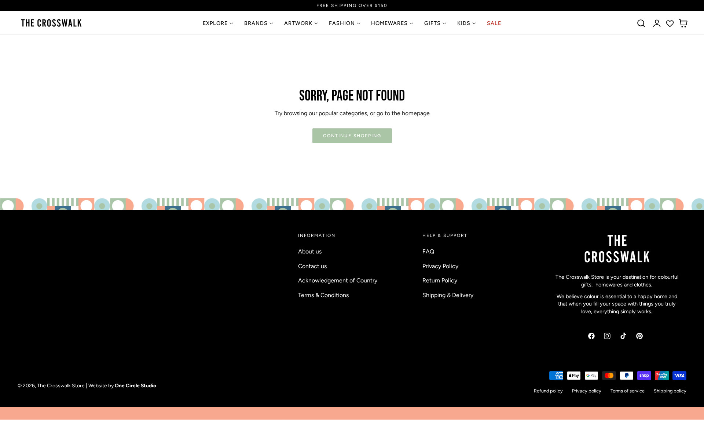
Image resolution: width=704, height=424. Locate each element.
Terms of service (627, 391)
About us (310, 251)
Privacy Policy (440, 265)
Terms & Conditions (323, 294)
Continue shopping (352, 135)
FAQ (428, 251)
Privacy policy (586, 391)
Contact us (312, 265)
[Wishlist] (670, 23)
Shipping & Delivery (447, 294)
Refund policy (548, 391)
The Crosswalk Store (61, 386)
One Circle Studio (135, 386)
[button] (641, 23)
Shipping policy (670, 391)
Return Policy (439, 280)
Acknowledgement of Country (337, 280)
